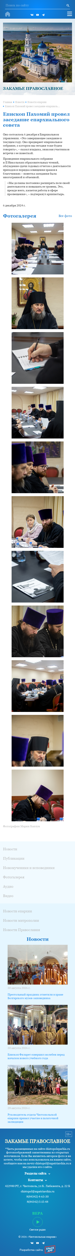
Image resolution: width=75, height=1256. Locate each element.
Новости (19, 102)
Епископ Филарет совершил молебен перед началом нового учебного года (36, 1056)
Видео (8, 896)
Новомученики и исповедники (29, 868)
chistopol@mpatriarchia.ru (37, 1191)
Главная (7, 102)
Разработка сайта (31, 1249)
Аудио (8, 886)
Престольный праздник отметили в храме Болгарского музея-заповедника (35, 996)
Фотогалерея (13, 877)
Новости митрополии (21, 920)
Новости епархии (36, 102)
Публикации (13, 858)
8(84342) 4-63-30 (37, 1196)
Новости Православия (21, 930)
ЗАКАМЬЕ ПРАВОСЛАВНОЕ (33, 88)
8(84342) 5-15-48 (37, 1201)
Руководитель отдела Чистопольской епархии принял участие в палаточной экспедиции (33, 1118)
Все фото (65, 216)
